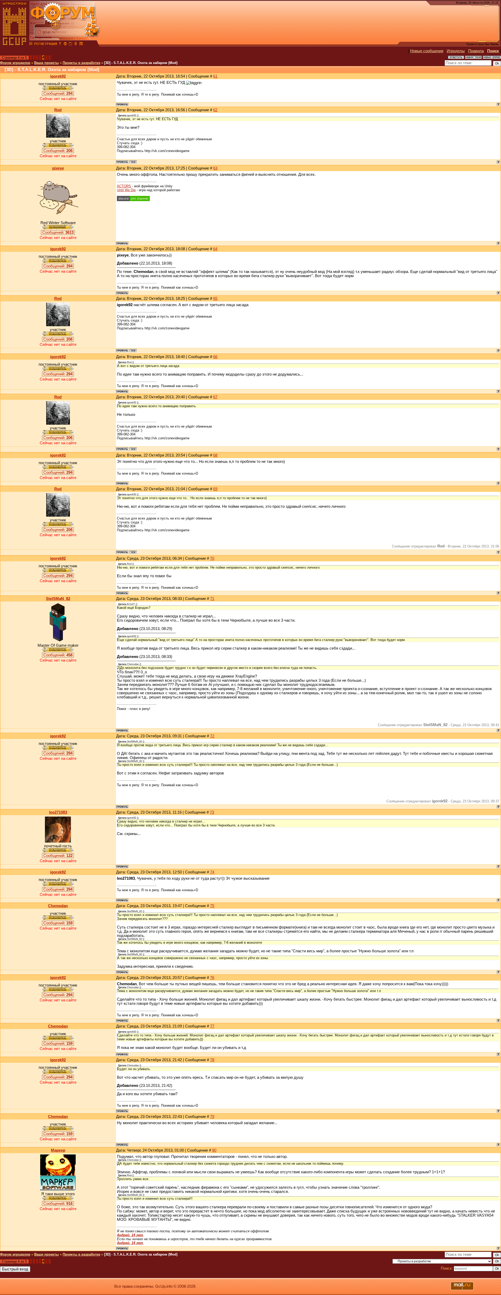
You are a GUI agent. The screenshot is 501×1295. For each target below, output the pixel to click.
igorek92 (58, 76)
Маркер (58, 1150)
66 (215, 357)
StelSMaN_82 (58, 599)
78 (212, 1060)
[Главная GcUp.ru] (14, 44)
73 (212, 812)
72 (212, 736)
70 (212, 558)
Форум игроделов (15, 63)
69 (215, 489)
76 (212, 978)
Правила (476, 51)
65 (215, 298)
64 (215, 249)
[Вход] (60, 44)
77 (212, 1026)
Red (58, 110)
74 (212, 872)
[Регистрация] (45, 44)
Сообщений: (58, 93)
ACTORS (124, 186)
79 (212, 1117)
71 (212, 599)
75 (212, 906)
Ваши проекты (46, 63)
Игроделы (456, 51)
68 (215, 455)
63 (215, 168)
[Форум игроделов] (31, 44)
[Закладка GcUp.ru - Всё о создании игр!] (70, 44)
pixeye (58, 168)
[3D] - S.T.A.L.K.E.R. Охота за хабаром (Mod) (140, 63)
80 (214, 1150)
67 (215, 397)
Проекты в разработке (81, 63)
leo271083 (58, 812)
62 (215, 110)
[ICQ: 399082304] (133, 162)
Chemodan (58, 906)
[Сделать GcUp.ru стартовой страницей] (65, 44)
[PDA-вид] (75, 44)
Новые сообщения (426, 51)
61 (215, 76)
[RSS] (81, 44)
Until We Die (126, 190)
